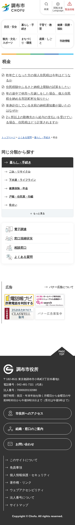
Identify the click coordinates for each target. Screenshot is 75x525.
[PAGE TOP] (61, 351)
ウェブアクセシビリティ (27, 490)
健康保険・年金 (18, 188)
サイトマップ (19, 505)
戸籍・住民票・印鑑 (21, 196)
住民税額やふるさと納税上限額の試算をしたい (38, 87)
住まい (13, 204)
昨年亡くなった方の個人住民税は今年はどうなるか (38, 78)
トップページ (8, 137)
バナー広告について (61, 287)
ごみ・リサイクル (20, 171)
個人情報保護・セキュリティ (30, 475)
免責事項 (16, 467)
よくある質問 (25, 137)
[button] (46, 7)
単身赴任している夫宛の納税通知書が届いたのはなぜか (38, 108)
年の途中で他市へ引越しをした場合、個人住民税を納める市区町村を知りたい (38, 96)
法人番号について (22, 497)
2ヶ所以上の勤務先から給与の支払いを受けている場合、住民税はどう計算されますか (39, 120)
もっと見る (39, 213)
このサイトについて (24, 460)
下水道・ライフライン (22, 179)
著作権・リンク (20, 482)
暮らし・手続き (42, 137)
